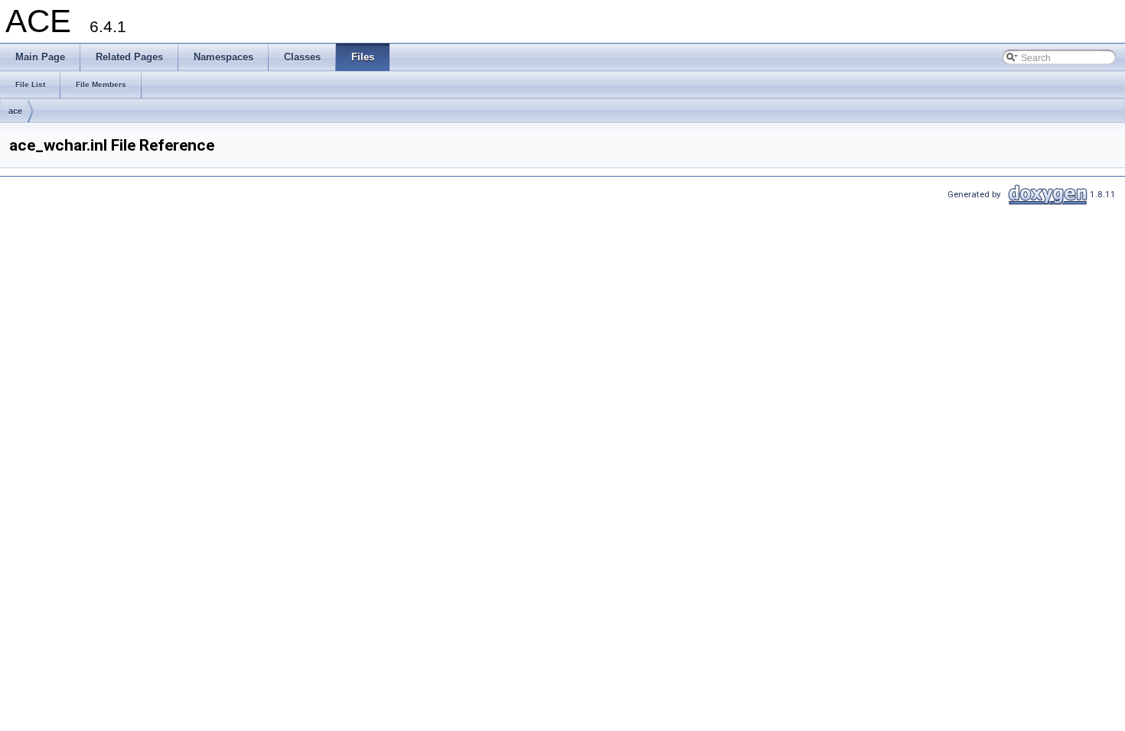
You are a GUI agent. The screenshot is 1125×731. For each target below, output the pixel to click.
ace (15, 110)
